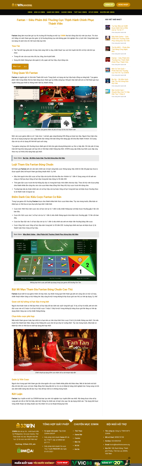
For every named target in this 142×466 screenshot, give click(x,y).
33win (30, 12)
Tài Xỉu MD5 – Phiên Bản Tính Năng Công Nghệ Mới (121, 49)
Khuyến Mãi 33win (107, 12)
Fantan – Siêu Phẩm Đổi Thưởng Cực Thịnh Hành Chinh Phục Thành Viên (120, 60)
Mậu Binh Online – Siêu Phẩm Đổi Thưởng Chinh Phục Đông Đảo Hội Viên (121, 39)
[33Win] (22, 4)
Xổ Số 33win (93, 12)
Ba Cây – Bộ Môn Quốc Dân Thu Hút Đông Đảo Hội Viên (120, 81)
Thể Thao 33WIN (80, 12)
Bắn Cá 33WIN (39, 12)
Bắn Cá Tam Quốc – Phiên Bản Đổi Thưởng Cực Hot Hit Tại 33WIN (120, 71)
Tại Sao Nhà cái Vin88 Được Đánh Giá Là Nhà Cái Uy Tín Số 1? (120, 28)
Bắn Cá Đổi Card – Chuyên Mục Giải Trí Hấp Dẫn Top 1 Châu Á (121, 92)
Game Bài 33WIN (53, 12)
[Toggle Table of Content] (24, 66)
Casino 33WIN (66, 12)
